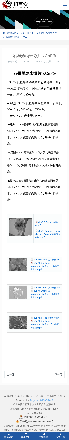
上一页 (10, 374)
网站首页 (11, 33)
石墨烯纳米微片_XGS (16, 36)
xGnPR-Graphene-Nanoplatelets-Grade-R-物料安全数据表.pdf (45, 324)
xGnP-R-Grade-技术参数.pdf (46, 317)
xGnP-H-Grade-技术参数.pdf (46, 259)
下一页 (58, 374)
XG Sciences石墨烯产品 (44, 33)
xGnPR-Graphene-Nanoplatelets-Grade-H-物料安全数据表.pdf (45, 266)
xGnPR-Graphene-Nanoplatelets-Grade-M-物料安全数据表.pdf (45, 294)
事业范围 (24, 33)
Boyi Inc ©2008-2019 (41, 400)
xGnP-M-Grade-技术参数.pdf (47, 287)
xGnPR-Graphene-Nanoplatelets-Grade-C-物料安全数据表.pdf (47, 234)
